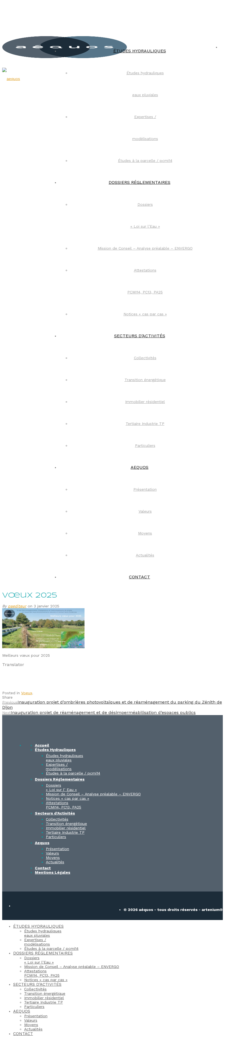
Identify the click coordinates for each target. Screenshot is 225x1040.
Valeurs (145, 511)
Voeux (26, 693)
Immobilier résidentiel (145, 401)
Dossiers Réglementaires (60, 779)
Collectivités (145, 358)
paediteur (17, 606)
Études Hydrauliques (55, 749)
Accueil (42, 745)
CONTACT (139, 576)
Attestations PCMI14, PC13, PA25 (63, 805)
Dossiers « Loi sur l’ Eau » (61, 787)
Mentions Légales (52, 872)
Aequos (42, 843)
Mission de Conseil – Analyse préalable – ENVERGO (145, 248)
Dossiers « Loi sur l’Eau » (39, 960)
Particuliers (145, 445)
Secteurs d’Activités (55, 813)
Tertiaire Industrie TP (145, 423)
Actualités (145, 555)
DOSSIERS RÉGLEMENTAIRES (139, 182)
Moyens (145, 533)
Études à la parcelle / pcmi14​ (145, 160)
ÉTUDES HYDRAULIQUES (139, 50)
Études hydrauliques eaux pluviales (64, 757)
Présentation (145, 489)
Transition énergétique (145, 380)
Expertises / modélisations (59, 766)
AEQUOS (139, 467)
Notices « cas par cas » (145, 314)
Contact (43, 868)
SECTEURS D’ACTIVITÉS (139, 335)
